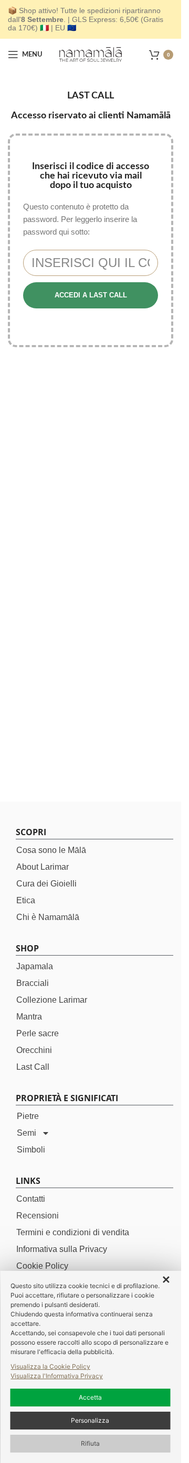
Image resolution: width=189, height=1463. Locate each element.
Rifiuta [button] (90, 1443)
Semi (26, 1132)
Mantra (29, 1016)
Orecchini (34, 1050)
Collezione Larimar (51, 999)
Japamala (34, 966)
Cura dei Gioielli (46, 883)
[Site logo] (90, 53)
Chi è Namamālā (47, 917)
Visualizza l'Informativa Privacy (56, 1376)
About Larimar (42, 866)
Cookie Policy (42, 1265)
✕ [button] (166, 1279)
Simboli (31, 1149)
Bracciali (32, 983)
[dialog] (90, 1367)
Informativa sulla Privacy (61, 1249)
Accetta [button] (90, 1397)
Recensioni (37, 1215)
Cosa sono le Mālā (51, 850)
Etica (25, 900)
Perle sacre (37, 1033)
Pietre (28, 1116)
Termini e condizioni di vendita (72, 1232)
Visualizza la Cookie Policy (50, 1366)
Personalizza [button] (90, 1420)
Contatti (30, 1198)
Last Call (32, 1066)
